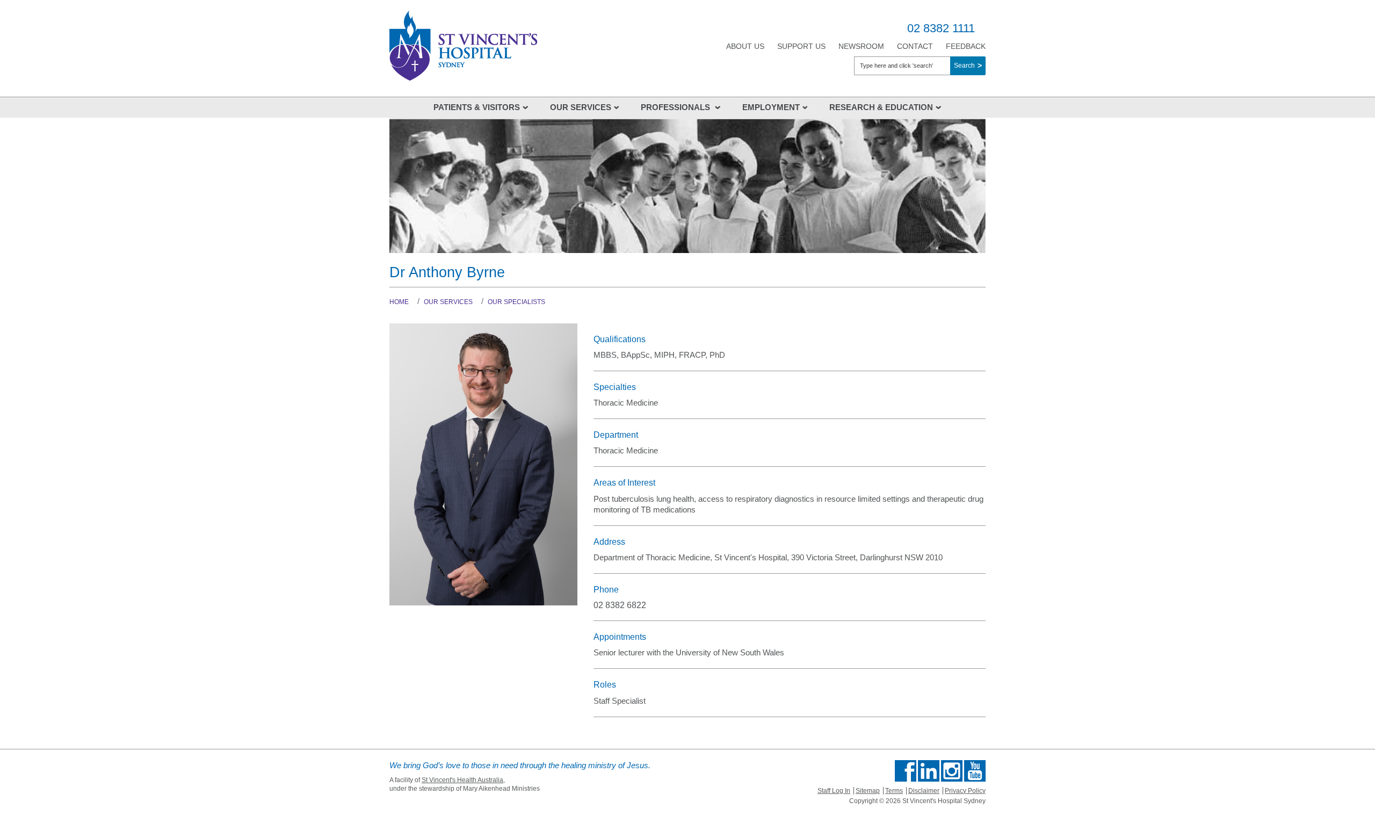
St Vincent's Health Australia (462, 780)
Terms (894, 791)
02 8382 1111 (941, 28)
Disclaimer (923, 791)
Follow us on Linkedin (928, 771)
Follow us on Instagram (951, 771)
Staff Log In (833, 791)
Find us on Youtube (975, 771)
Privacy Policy (965, 791)
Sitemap (868, 791)
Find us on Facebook (905, 771)
